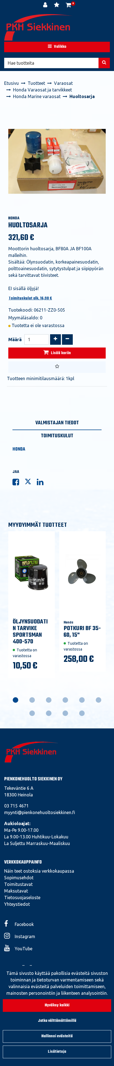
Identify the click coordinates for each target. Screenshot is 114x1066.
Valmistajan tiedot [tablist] (57, 423)
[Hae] (104, 63)
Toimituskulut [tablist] (57, 436)
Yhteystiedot (17, 904)
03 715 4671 (16, 805)
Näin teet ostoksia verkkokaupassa (39, 870)
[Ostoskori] (68, 5)
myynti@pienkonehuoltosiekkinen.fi (39, 812)
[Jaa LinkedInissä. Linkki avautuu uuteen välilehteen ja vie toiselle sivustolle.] (42, 483)
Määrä (15, 339)
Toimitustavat (18, 884)
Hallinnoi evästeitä (57, 1036)
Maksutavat (16, 890)
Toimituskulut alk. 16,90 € (30, 298)
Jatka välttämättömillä (57, 1021)
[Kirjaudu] (45, 5)
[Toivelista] (57, 5)
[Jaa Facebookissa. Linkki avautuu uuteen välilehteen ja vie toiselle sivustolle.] (18, 483)
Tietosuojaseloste (22, 897)
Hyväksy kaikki (57, 1005)
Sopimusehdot (18, 877)
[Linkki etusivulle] (38, 27)
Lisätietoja (57, 1052)
